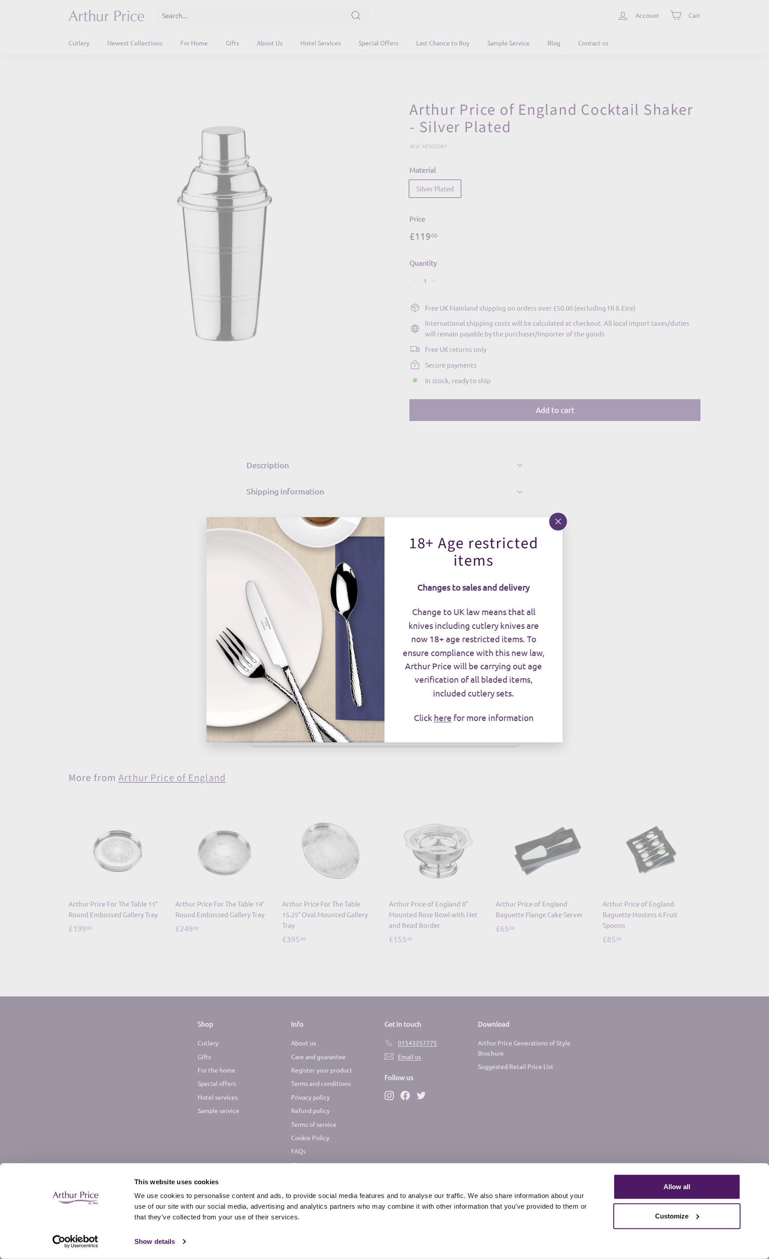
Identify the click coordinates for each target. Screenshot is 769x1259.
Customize (671, 1215)
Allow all (677, 1186)
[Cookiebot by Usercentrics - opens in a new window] (75, 1241)
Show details (154, 1241)
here (443, 717)
